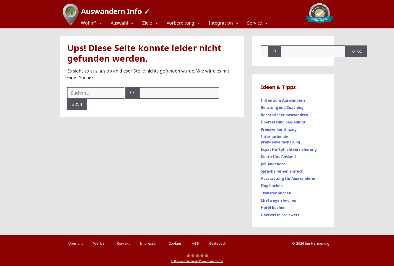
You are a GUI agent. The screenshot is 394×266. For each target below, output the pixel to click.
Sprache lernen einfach (282, 171)
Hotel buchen (273, 207)
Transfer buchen (276, 193)
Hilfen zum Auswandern (283, 100)
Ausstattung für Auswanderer (288, 178)
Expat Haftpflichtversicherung (289, 149)
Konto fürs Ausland (278, 156)
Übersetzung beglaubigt (283, 122)
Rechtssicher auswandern (284, 114)
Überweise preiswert (280, 214)
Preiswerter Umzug (279, 129)
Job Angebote (273, 163)
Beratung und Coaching (282, 107)
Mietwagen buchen (278, 200)
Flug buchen (272, 185)
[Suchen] (132, 93)
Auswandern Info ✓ (115, 11)
